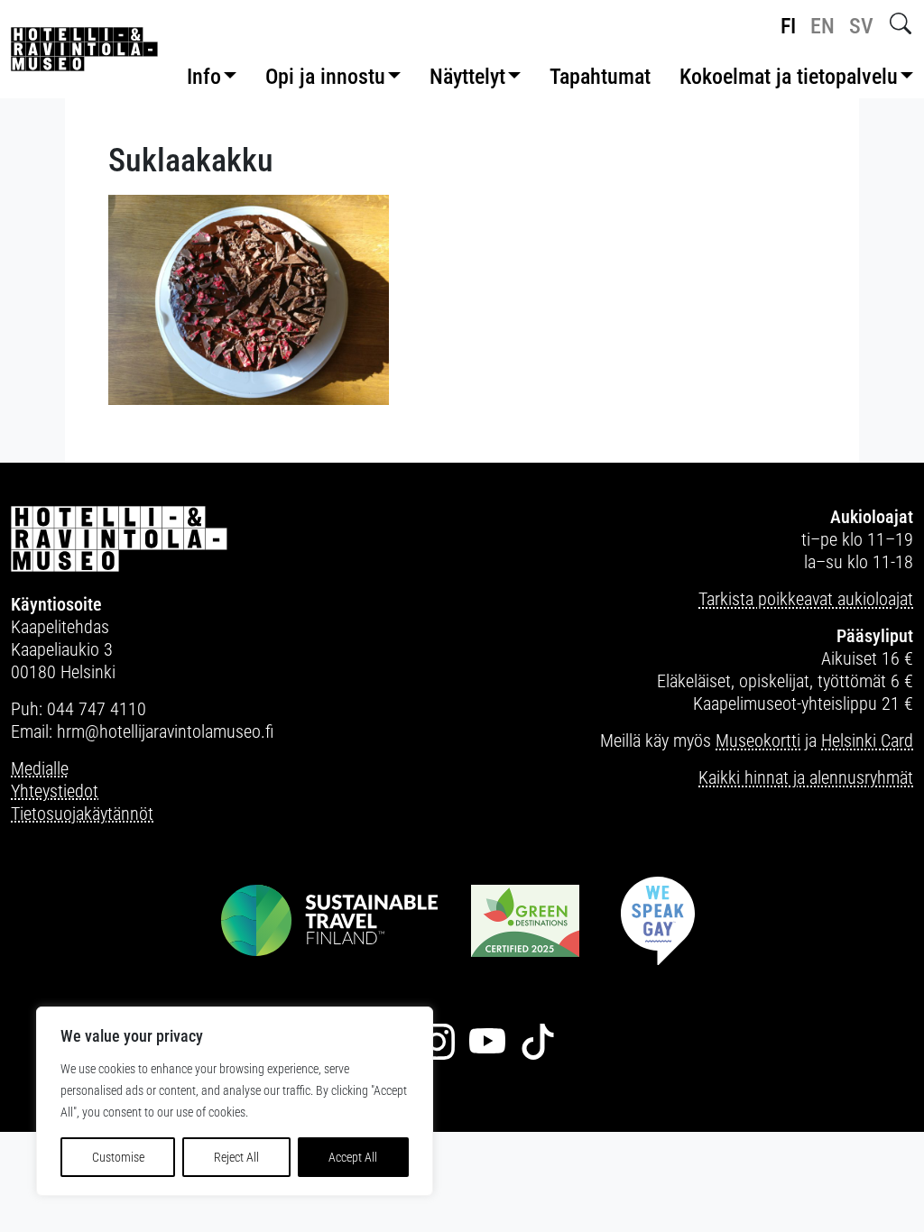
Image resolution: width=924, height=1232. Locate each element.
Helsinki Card (867, 740)
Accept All (352, 1157)
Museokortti (758, 740)
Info (204, 76)
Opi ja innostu (325, 76)
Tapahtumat (600, 76)
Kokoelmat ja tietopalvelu (788, 76)
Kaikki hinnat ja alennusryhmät (805, 777)
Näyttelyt (467, 76)
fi (788, 26)
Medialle (40, 768)
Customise (118, 1157)
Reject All (236, 1157)
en (822, 26)
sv (861, 26)
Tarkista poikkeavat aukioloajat (805, 599)
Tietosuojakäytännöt (82, 813)
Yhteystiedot (54, 791)
